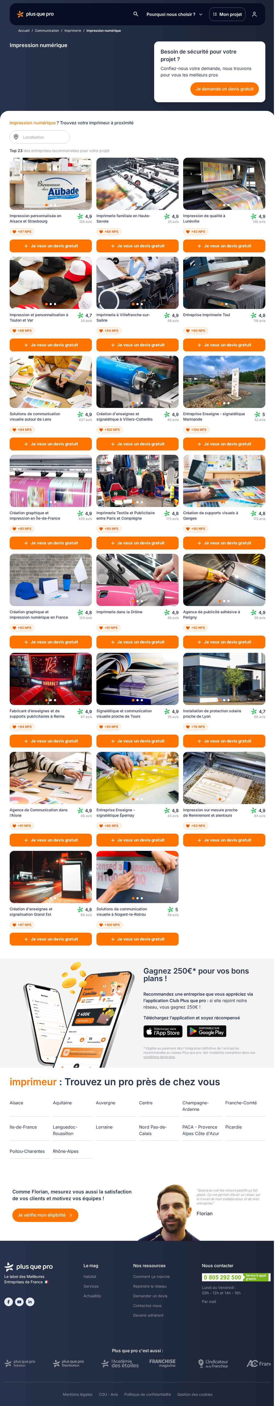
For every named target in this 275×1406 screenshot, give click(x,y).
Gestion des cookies (194, 1394)
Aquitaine (62, 1102)
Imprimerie (72, 31)
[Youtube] (19, 1302)
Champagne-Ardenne (195, 1106)
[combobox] (42, 137)
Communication (47, 31)
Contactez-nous (147, 1305)
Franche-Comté (241, 1102)
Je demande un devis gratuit (225, 88)
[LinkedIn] (30, 1302)
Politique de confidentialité (147, 1394)
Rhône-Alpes (65, 1151)
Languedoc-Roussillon (65, 1130)
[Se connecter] (254, 14)
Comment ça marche (151, 1276)
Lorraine (104, 1127)
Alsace (16, 1102)
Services (91, 1286)
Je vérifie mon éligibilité (42, 1215)
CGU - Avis (108, 1394)
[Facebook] (8, 1302)
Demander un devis (150, 1296)
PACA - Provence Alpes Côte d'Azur (200, 1130)
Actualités (92, 1296)
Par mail (209, 1301)
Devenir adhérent (148, 1315)
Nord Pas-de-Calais (153, 1130)
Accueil (24, 31)
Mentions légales (77, 1394)
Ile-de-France (23, 1127)
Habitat (90, 1276)
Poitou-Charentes (27, 1151)
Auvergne (105, 1102)
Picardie (233, 1127)
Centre (146, 1102)
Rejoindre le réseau (150, 1286)
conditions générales (159, 1057)
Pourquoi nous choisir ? (171, 14)
